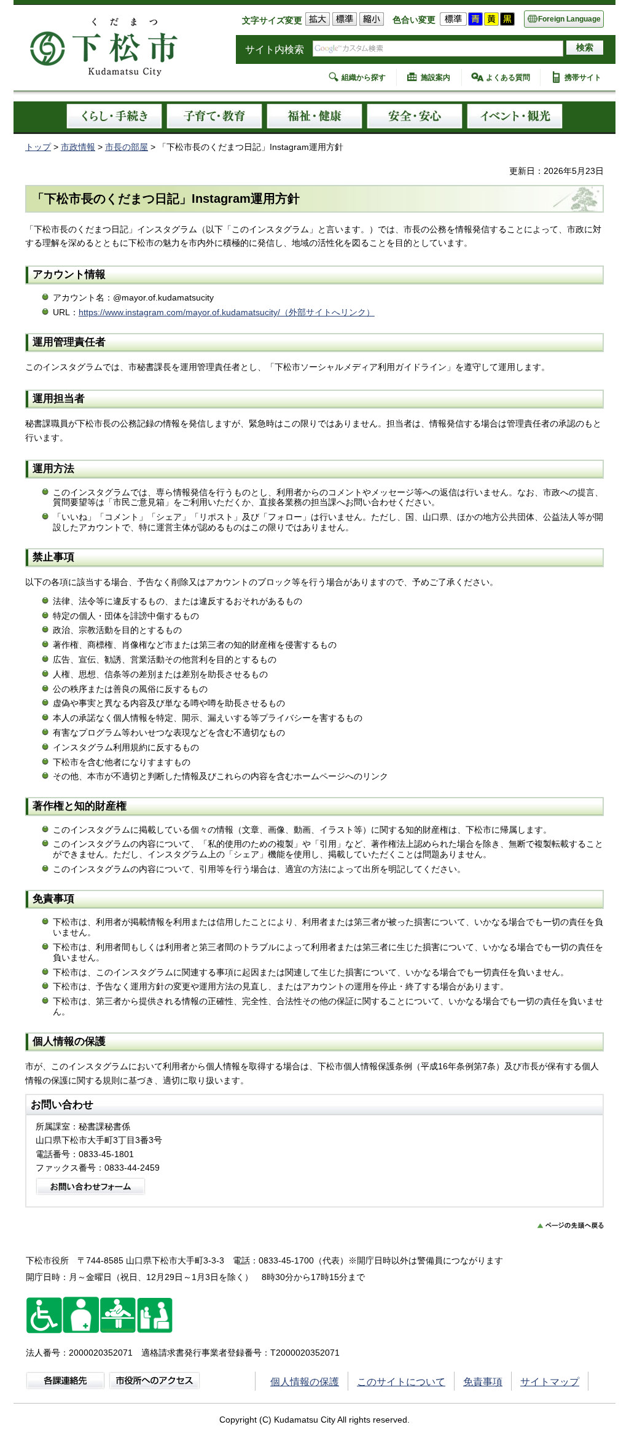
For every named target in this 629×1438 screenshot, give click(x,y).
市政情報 (78, 147)
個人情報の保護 (304, 1382)
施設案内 (435, 77)
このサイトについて (401, 1382)
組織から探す (364, 77)
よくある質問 (508, 77)
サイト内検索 (274, 49)
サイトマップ (549, 1382)
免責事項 (482, 1382)
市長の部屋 (126, 147)
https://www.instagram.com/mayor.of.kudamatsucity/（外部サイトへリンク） (227, 312)
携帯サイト (583, 77)
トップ (38, 147)
